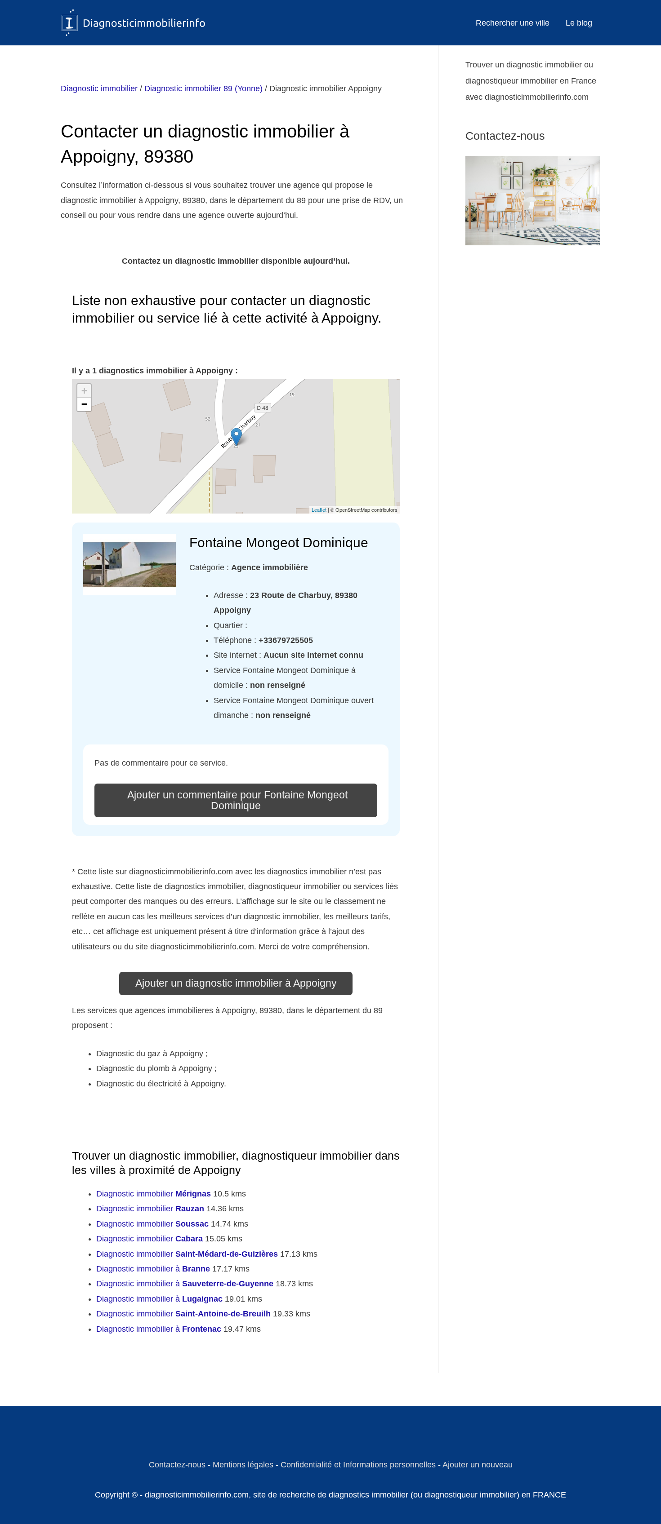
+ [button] (84, 390)
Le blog (579, 22)
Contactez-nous (177, 1464)
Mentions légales (243, 1464)
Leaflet (319, 509)
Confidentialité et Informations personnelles (358, 1464)
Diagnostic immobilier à (153, 1268)
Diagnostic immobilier (99, 88)
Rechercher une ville (512, 22)
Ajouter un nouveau (477, 1464)
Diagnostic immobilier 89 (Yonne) (203, 88)
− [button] (84, 404)
